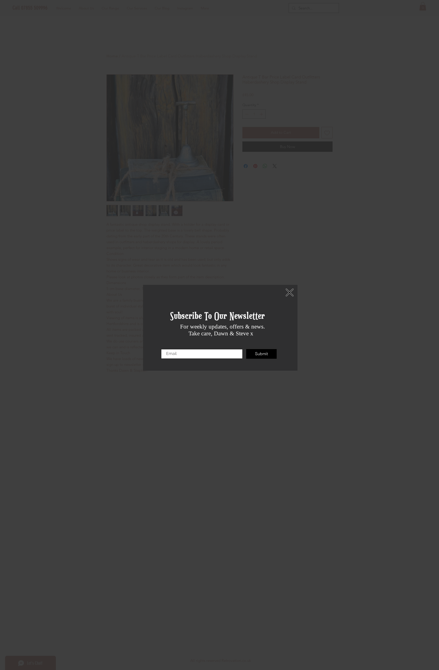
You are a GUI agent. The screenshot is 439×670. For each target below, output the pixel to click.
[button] (289, 292)
